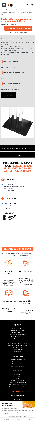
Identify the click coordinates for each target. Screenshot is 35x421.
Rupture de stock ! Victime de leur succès (26, 312)
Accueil (3, 9)
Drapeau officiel (20, 9)
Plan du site (17, 351)
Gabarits (17, 378)
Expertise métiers (17, 332)
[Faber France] (10, 4)
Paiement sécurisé (18, 349)
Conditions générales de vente (17, 343)
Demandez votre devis (17, 249)
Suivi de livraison (17, 362)
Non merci (7, 208)
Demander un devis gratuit (18, 28)
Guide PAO (17, 376)
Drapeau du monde (10, 9)
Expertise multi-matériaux (17, 334)
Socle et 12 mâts (9, 188)
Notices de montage (17, 380)
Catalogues (17, 374)
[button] (17, 148)
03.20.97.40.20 (17, 399)
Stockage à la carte (17, 366)
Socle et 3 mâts (14, 185)
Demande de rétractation (17, 387)
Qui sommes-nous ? (17, 328)
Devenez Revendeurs (18, 359)
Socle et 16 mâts (9, 190)
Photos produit (8, 95)
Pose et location (17, 364)
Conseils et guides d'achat (17, 382)
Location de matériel (18, 205)
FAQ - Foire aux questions (17, 385)
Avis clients (17, 339)
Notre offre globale (17, 330)
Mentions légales (17, 347)
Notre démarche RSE (17, 337)
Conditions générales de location (17, 345)
